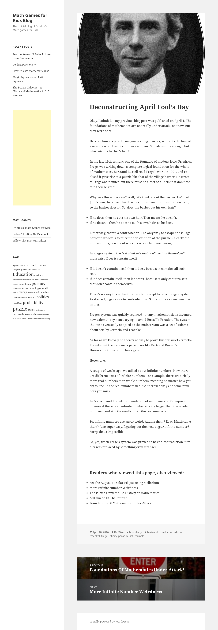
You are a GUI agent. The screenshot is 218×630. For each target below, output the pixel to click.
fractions (44, 280)
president (17, 303)
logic (38, 288)
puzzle (20, 309)
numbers (45, 292)
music (37, 292)
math (45, 288)
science (40, 315)
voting (47, 319)
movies (31, 292)
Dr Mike (119, 532)
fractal (37, 280)
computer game (19, 269)
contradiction (175, 532)
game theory (25, 283)
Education (23, 274)
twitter (41, 319)
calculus (43, 265)
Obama (16, 297)
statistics (17, 318)
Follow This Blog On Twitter (29, 240)
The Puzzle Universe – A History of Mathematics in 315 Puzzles (31, 91)
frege (104, 536)
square (46, 315)
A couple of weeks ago (105, 371)
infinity (26, 288)
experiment (18, 280)
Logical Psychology (24, 64)
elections (38, 275)
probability (33, 302)
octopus (23, 298)
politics (42, 296)
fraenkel (95, 536)
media (15, 292)
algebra (16, 265)
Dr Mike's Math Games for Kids (31, 228)
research (30, 314)
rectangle (18, 314)
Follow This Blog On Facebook (31, 234)
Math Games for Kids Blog (30, 17)
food (31, 279)
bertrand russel (156, 532)
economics (36, 269)
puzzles (31, 309)
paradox (31, 297)
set (131, 536)
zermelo (139, 536)
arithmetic (31, 265)
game (15, 283)
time (24, 319)
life (33, 288)
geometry (38, 284)
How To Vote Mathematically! (31, 71)
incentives (17, 288)
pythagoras (40, 310)
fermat (26, 280)
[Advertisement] (32, 157)
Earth (28, 269)
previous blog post (133, 121)
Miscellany (135, 532)
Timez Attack (32, 319)
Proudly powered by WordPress (109, 621)
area (21, 265)
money (23, 292)
